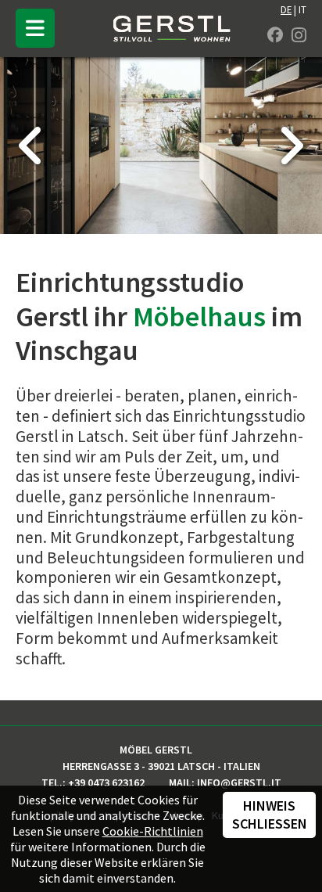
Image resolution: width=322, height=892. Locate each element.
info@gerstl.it (239, 782)
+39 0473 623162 (106, 782)
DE (286, 9)
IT (302, 9)
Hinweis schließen (269, 815)
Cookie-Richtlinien (152, 831)
